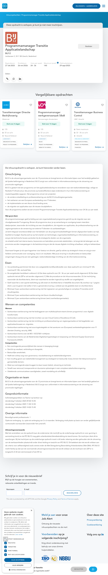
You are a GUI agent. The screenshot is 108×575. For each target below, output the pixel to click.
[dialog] (18, 540)
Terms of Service (67, 499)
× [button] (31, 510)
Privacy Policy (52, 499)
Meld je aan (48, 515)
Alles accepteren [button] (17, 560)
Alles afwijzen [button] (17, 565)
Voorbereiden (50, 534)
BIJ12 (8, 53)
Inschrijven (72, 493)
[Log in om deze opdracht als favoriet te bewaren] (31, 105)
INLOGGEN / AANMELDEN (86, 6)
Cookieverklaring (94, 525)
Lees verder (19, 534)
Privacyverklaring (94, 520)
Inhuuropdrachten (13, 15)
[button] (18, 570)
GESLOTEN (78, 569)
